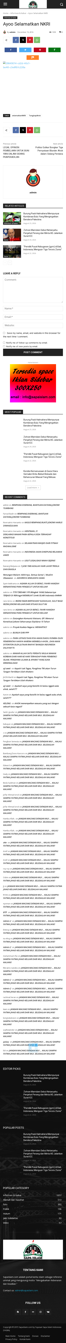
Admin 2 (7, 921)
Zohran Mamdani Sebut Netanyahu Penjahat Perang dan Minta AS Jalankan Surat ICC (43, 233)
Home (5, 13)
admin (13, 32)
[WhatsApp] (37, 40)
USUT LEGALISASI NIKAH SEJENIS (39, 560)
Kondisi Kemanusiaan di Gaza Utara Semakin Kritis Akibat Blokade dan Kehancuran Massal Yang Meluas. (40, 474)
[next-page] (10, 263)
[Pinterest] (30, 40)
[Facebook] (16, 40)
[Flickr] (33, 1312)
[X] (23, 40)
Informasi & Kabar (18, 13)
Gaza (6, 240)
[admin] (5, 32)
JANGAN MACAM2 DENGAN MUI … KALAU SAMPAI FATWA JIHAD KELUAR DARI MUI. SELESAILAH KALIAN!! (30, 715)
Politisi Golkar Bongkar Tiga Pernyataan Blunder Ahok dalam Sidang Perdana (49, 150)
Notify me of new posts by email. (22, 346)
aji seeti (6, 668)
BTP (5, 912)
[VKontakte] (48, 1312)
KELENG (6, 703)
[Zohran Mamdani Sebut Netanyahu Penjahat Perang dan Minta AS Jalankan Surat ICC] (12, 235)
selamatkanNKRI (19, 115)
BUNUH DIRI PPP (21, 632)
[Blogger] (18, 1312)
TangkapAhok (35, 115)
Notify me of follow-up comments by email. (27, 342)
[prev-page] (5, 263)
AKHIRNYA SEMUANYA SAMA (31, 578)
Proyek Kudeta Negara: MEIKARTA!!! (30, 627)
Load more (32, 487)
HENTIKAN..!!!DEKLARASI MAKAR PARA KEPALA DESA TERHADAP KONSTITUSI (27, 534)
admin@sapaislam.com (26, 1290)
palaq (6, 1041)
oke (4, 842)
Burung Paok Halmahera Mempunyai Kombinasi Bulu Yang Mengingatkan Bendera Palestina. (41, 216)
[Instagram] (41, 1312)
